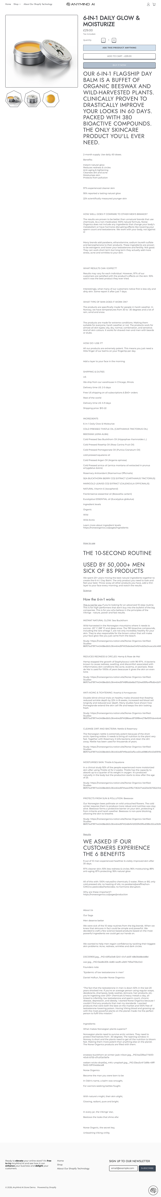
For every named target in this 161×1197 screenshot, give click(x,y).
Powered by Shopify (46, 1187)
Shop (60, 1164)
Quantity (87, 40)
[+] (114, 40)
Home (8, 4)
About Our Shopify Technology (38, 4)
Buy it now (119, 65)
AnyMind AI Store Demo (24, 1187)
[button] (13, 98)
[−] (103, 40)
